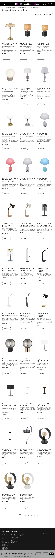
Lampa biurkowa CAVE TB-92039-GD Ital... (9, 134)
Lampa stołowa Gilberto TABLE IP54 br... (44, 404)
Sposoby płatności (4, 540)
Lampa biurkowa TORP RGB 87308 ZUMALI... (27, 269)
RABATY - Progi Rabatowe (14, 538)
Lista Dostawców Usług (13, 541)
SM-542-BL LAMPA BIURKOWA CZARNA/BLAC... (42, 270)
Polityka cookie (5, 542)
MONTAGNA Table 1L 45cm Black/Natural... (26, 44)
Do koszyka (6, 58)
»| (37, 515)
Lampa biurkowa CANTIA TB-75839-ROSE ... (10, 179)
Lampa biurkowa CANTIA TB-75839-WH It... (44, 134)
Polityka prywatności (5, 545)
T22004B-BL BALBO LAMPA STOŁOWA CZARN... (8, 225)
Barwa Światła (14, 536)
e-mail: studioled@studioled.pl (46, 1)
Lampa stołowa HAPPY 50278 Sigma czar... (9, 494)
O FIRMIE (13, 534)
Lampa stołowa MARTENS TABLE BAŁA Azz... (43, 360)
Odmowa (45, 553)
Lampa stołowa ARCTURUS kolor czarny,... (10, 359)
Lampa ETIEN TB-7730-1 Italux (44, 89)
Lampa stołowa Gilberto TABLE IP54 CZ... (10, 449)
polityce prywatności (26, 556)
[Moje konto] (48, 4)
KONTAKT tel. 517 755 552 (32, 1)
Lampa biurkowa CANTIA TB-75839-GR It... (27, 179)
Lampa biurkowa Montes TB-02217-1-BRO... (10, 89)
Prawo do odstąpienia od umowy (5, 548)
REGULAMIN (11, 1)
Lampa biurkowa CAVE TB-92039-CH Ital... (27, 134)
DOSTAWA (17, 1)
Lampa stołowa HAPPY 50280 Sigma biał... (27, 494)
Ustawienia (38, 553)
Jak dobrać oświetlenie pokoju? (22, 536)
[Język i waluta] (51, 4)
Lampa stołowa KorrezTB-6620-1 (25, 89)
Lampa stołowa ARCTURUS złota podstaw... (25, 360)
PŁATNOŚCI (23, 1)
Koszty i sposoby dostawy (4, 537)
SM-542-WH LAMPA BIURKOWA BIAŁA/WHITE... (10, 314)
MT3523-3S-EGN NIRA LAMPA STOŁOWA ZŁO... (9, 269)
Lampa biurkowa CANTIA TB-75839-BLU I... (44, 179)
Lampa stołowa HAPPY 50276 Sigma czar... (44, 449)
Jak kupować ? (23, 533)
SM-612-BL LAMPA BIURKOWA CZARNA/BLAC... (25, 315)
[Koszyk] (45, 4)
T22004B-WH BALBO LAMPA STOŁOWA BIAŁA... (27, 224)
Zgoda (51, 553)
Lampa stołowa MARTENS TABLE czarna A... (9, 405)
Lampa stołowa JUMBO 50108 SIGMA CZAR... (27, 449)
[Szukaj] (43, 4)
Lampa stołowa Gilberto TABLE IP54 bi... (27, 404)
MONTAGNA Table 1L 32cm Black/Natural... (43, 44)
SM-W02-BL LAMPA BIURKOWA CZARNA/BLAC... (42, 315)
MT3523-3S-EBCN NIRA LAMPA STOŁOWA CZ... (44, 224)
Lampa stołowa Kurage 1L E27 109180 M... (9, 44)
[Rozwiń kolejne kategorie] (4, 4)
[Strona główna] (27, 4)
